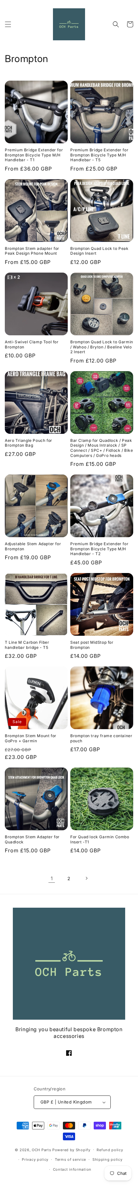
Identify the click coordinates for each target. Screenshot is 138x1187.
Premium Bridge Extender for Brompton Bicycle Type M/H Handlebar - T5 (99, 154)
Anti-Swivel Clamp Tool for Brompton (32, 344)
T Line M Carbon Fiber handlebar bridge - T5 (27, 645)
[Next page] (86, 878)
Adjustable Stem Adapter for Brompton (33, 546)
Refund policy (110, 1150)
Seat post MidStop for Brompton (92, 645)
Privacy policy (35, 1159)
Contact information (72, 1169)
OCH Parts (41, 1149)
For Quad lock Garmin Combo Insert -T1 (99, 839)
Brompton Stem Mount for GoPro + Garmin (30, 738)
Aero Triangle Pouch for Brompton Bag (28, 443)
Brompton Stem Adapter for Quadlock (32, 839)
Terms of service (70, 1159)
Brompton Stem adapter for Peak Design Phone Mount (32, 251)
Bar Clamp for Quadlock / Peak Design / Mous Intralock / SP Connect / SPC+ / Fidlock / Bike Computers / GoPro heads (101, 448)
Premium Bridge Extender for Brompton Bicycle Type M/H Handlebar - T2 (99, 548)
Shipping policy (107, 1159)
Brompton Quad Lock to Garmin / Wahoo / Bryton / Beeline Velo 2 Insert (101, 346)
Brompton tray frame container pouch (101, 738)
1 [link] (52, 878)
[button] (8, 24)
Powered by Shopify (71, 1149)
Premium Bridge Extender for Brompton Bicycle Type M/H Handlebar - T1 (34, 154)
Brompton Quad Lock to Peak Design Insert (99, 251)
